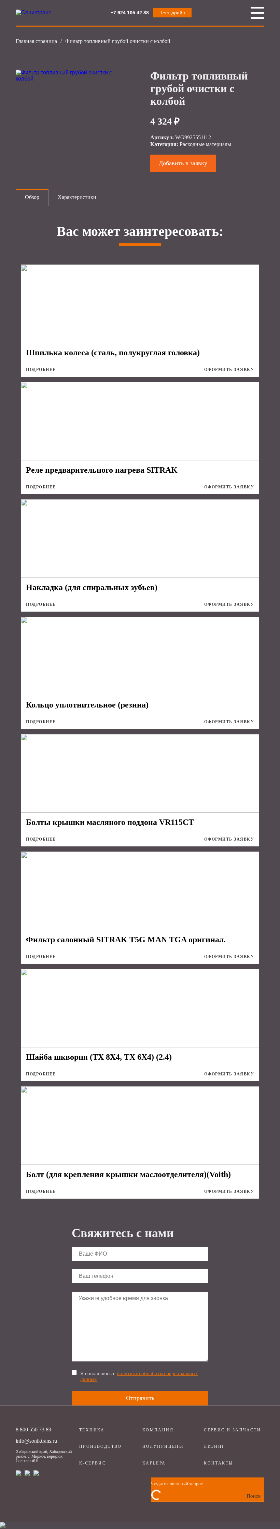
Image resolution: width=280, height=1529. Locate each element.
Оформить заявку (229, 370)
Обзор (32, 197)
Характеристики (77, 197)
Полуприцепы (162, 1446)
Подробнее (41, 370)
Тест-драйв (172, 12)
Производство (100, 1446)
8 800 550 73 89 (33, 1429)
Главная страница (36, 41)
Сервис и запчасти (232, 1430)
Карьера (154, 1463)
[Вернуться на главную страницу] (33, 13)
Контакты (218, 1463)
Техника (92, 1430)
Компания (157, 1430)
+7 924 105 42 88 (130, 12)
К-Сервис (92, 1463)
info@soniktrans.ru (36, 1441)
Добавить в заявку (183, 163)
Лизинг (214, 1446)
